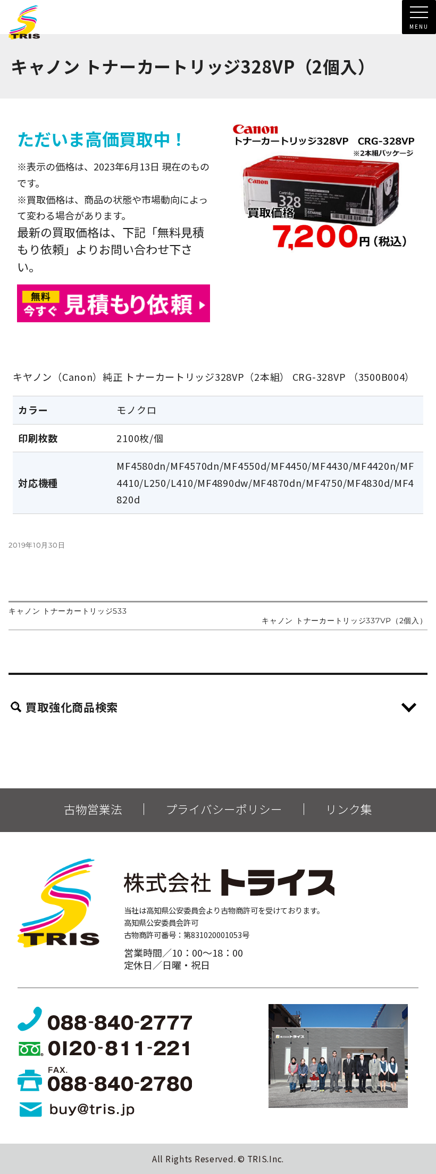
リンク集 (348, 809)
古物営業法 (93, 809)
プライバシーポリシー (223, 809)
